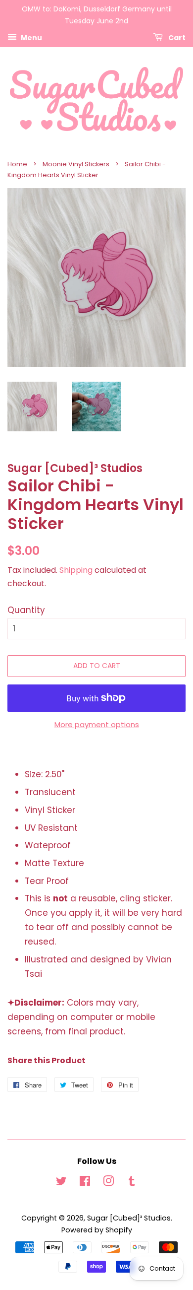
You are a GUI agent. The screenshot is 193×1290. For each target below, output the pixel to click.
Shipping (76, 570)
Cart (176, 37)
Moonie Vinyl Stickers (76, 164)
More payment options (96, 724)
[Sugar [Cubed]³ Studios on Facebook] (85, 1183)
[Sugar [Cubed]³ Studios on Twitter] (61, 1183)
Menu (30, 37)
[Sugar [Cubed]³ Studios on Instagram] (108, 1183)
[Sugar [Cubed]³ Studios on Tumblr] (131, 1183)
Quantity (26, 610)
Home (17, 164)
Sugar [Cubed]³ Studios (129, 1218)
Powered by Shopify (96, 1230)
